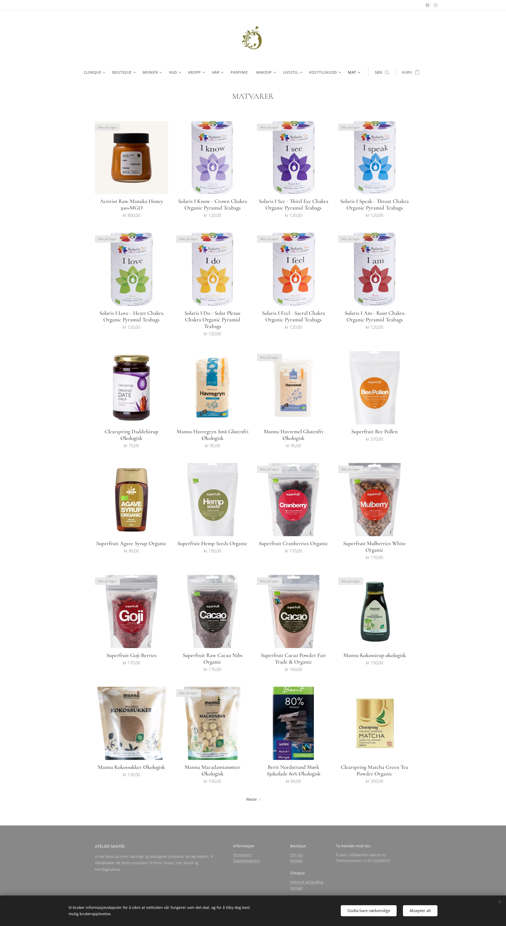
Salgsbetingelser (246, 860)
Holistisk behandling (306, 881)
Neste (251, 799)
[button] (382, 72)
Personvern (242, 854)
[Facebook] (427, 5)
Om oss (296, 854)
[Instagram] (435, 5)
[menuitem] (96, 72)
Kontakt (296, 860)
